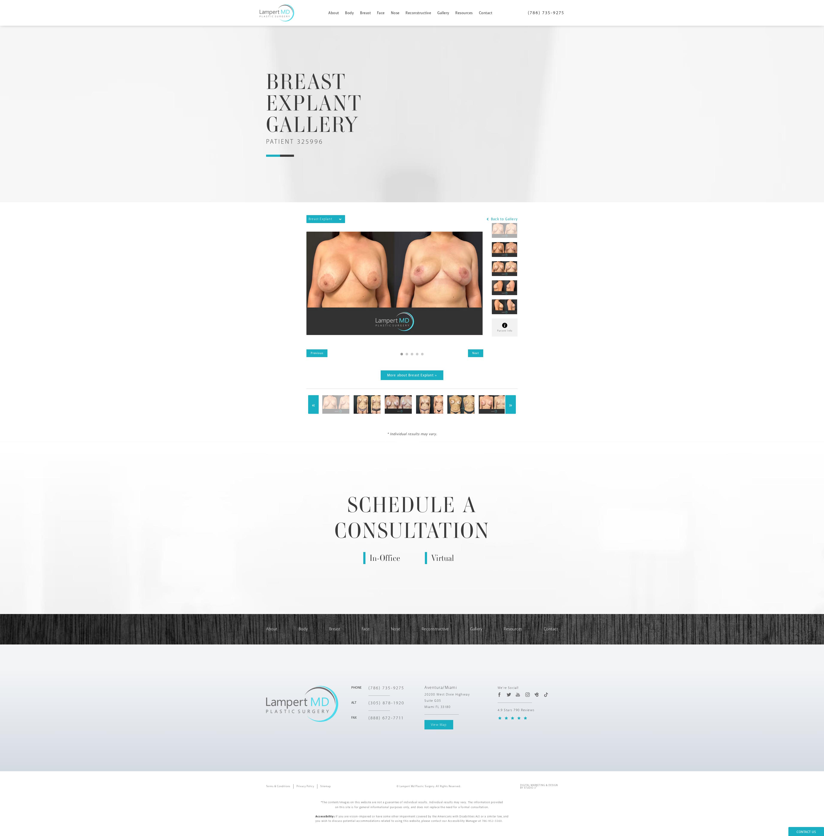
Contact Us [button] (806, 832)
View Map (439, 725)
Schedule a (412, 517)
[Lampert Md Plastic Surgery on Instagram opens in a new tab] (527, 694)
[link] (546, 12)
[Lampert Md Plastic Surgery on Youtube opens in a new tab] (518, 694)
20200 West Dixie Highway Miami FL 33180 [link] (447, 700)
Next (475, 353)
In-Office (385, 557)
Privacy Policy (305, 786)
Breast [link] (365, 13)
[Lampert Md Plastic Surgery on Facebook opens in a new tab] (499, 694)
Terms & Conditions (278, 786)
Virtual (442, 557)
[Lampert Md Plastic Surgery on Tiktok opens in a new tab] (545, 694)
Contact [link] (485, 13)
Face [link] (381, 13)
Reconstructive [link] (418, 13)
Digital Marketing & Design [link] (539, 786)
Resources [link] (464, 13)
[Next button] (510, 404)
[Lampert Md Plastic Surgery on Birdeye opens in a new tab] (536, 694)
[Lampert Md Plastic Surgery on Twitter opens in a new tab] (509, 694)
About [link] (333, 13)
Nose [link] (395, 13)
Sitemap (325, 786)
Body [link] (349, 13)
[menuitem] (335, 13)
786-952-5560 (492, 821)
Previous (317, 353)
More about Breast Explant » (412, 375)
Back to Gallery (504, 219)
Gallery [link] (443, 13)
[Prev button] (313, 404)
